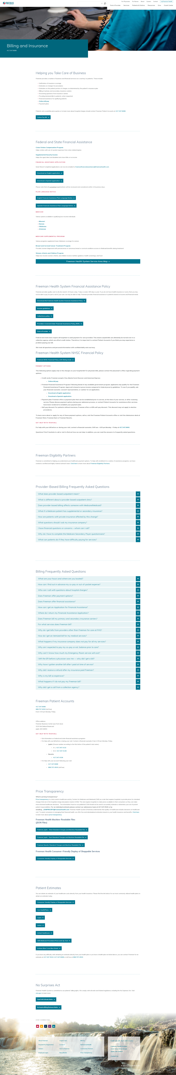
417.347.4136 (62, 751)
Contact (155, 1)
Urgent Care (63, 1040)
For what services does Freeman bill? (55, 624)
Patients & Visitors (138, 5)
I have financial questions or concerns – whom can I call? (64, 528)
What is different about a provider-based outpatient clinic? (65, 499)
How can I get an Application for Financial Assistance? (63, 607)
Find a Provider (115, 5)
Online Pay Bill (42, 117)
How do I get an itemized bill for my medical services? (62, 635)
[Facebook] (45, 1026)
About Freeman (43, 1040)
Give (159, 5)
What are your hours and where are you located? (60, 578)
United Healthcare (43, 933)
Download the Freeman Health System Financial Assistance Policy (60, 301)
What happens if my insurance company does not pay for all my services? (72, 641)
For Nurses (135, 1)
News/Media (63, 1053)
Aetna (39, 925)
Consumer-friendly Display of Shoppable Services (54, 858)
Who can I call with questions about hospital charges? (63, 590)
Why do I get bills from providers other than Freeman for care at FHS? (70, 630)
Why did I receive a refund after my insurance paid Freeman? (66, 670)
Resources (151, 5)
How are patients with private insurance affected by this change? (68, 516)
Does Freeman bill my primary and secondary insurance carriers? (67, 618)
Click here (74, 463)
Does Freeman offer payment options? (55, 596)
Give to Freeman (64, 1048)
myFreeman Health (166, 1)
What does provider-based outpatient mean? (58, 494)
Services (126, 5)
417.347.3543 (49, 957)
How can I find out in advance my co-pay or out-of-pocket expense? (69, 584)
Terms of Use (136, 1069)
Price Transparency (86, 1053)
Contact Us (114, 1056)
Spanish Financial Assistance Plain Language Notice (55, 205)
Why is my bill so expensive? (51, 676)
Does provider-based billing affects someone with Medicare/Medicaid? (70, 505)
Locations (62, 1044)
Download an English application (48, 173)
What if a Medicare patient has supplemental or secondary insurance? (70, 511)
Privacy (128, 1069)
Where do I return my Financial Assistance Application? (63, 613)
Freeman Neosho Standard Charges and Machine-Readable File (59, 845)
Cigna (39, 918)
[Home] (7, 3)
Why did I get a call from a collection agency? (58, 687)
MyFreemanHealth (85, 1044)
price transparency (55, 815)
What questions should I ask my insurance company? (62, 522)
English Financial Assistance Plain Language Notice (54, 198)
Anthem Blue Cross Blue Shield (47, 948)
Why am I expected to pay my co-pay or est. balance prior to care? (68, 647)
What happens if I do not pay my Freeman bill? (59, 681)
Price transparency (42, 799)
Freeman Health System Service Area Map (87, 261)
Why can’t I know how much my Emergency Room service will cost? (69, 653)
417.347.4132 (61, 747)
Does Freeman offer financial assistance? (57, 601)
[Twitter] (41, 1026)
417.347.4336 (58, 757)
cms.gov (39, 993)
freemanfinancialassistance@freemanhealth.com (92, 167)
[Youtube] (37, 1026)
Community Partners (86, 1048)
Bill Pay (82, 1040)
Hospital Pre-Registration (46, 1044)
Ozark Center (168, 5)
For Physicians (126, 1)
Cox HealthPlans (43, 910)
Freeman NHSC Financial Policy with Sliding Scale (54, 360)
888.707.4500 (41, 709)
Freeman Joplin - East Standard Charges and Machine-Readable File (60, 837)
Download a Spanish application (48, 181)
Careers (148, 1)
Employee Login (43, 1053)
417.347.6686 (121, 111)
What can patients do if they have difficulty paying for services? (67, 539)
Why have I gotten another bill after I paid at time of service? (66, 664)
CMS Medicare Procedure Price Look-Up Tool (52, 941)
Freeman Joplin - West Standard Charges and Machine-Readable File (61, 830)
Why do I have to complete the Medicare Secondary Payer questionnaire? (71, 534)
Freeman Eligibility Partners (100, 463)
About (142, 1)
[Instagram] (49, 1026)
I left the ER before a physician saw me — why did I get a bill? (66, 658)
